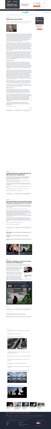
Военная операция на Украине (10, 407)
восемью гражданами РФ (17, 272)
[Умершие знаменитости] (33, 406)
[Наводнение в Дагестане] (40, 406)
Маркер (7, 424)
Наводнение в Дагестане (39, 407)
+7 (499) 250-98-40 (25, 418)
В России (7, 17)
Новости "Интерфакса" (21, 422)
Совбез (16, 146)
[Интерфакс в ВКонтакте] (21, 425)
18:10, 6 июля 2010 (11, 17)
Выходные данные (38, 425)
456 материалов (32, 408)
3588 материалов (16, 409)
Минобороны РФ (9, 190)
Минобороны (13, 146)
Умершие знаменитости (33, 407)
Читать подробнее (27, 276)
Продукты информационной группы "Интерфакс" (16, 420)
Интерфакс (25, 12)
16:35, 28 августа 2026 (11, 171)
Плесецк (19, 190)
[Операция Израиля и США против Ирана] (17, 406)
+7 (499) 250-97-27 (30, 418)
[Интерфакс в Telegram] (20, 425)
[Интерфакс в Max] (23, 425)
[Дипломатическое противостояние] (25, 406)
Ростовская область (9, 224)
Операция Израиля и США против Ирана (17, 408)
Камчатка (21, 190)
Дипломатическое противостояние (24, 407)
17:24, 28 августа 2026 (11, 259)
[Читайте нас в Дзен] (19, 425)
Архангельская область (14, 190)
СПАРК (7, 422)
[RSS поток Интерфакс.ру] (22, 425)
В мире (7, 259)
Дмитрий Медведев (9, 146)
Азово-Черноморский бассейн (15, 224)
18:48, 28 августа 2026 (11, 116)
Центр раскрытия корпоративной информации (23, 424)
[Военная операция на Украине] (10, 406)
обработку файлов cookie (36, 417)
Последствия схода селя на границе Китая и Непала (17, 282)
